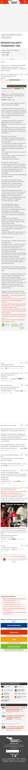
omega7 (7, 80)
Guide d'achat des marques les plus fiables (14, 650)
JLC (13, 88)
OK (20, 751)
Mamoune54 (14, 378)
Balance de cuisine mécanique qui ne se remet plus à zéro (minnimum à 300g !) (14, 599)
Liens (2, 723)
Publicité (11, 761)
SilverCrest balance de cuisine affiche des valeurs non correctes (14, 609)
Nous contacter (21, 761)
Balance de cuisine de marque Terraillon (12, 606)
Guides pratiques (9, 723)
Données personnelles (21, 760)
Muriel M (22, 448)
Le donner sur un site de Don (14, 643)
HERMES (12, 59)
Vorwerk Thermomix (13, 50)
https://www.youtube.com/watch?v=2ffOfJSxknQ (14, 491)
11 (12, 562)
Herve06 (10, 539)
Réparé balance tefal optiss (9, 602)
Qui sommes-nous (11, 758)
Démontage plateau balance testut (11, 604)
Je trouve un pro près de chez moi (14, 636)
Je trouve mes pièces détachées (14, 629)
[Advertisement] (14, 18)
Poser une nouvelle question (18, 556)
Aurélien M (14, 549)
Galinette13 (18, 391)
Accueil (14, 2)
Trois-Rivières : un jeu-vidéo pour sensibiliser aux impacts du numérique (15, 717)
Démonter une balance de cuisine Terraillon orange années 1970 (14, 613)
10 (25, 559)
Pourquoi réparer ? (18, 719)
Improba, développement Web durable (13, 759)
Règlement (6, 761)
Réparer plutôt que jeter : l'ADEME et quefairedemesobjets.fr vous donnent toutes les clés (16, 709)
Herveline (15, 481)
